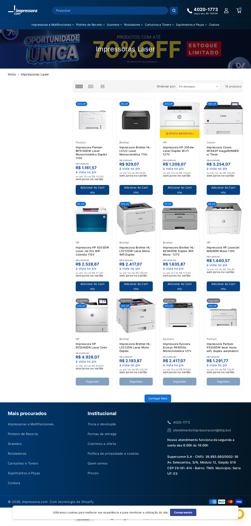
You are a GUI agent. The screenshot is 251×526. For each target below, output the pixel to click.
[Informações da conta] (226, 10)
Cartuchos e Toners (158, 24)
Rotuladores (132, 24)
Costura (14, 483)
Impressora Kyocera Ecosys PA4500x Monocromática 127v (177, 347)
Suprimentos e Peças (190, 24)
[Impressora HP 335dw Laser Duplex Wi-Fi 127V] (179, 118)
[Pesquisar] (174, 11)
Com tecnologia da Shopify (72, 502)
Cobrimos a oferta (102, 444)
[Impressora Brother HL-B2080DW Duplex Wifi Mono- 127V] (179, 218)
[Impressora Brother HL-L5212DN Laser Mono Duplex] (136, 315)
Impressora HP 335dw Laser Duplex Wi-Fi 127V (178, 151)
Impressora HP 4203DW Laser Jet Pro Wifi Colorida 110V (92, 251)
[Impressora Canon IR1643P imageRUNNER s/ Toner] (223, 118)
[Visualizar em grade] (79, 86)
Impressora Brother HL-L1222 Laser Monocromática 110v (135, 151)
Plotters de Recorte (89, 24)
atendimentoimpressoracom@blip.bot (202, 430)
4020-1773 (181, 422)
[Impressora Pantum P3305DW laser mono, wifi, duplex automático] (223, 315)
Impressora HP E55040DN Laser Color (91, 345)
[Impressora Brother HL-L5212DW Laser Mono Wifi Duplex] (136, 218)
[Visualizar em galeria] (90, 86)
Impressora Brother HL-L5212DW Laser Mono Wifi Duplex (135, 251)
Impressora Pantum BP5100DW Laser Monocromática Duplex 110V (91, 153)
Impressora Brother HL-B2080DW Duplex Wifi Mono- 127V (179, 251)
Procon (93, 473)
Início (12, 74)
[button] (53, 24)
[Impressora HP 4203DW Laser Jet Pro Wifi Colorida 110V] (92, 218)
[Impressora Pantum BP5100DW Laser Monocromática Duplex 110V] (92, 118)
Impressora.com (35, 502)
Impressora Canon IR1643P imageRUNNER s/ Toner (223, 151)
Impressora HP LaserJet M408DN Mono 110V (223, 249)
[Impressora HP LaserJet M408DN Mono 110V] (223, 218)
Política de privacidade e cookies (113, 453)
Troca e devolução (102, 424)
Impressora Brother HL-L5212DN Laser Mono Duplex (135, 347)
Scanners (113, 24)
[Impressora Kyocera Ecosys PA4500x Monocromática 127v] (179, 315)
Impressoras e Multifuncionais (51, 24)
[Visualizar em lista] (102, 86)
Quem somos (98, 463)
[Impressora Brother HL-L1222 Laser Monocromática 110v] (136, 118)
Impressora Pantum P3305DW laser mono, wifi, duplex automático (222, 347)
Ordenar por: (166, 86)
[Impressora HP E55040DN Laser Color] (92, 315)
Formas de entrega (102, 434)
